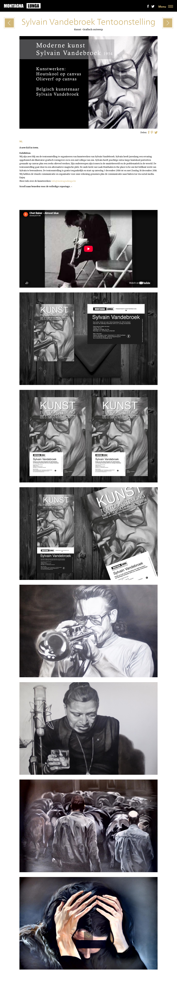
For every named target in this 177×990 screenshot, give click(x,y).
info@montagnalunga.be (64, 181)
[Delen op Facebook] (149, 132)
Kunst (77, 29)
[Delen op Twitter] (156, 132)
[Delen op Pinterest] (152, 132)
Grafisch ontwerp (93, 29)
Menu (162, 6)
